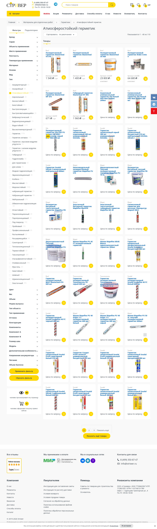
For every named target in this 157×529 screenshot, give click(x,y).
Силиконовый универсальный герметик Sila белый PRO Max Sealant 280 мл (137, 96)
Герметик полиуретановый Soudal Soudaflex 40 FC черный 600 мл (55, 318)
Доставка (79, 13)
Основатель (129, 13)
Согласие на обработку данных (57, 501)
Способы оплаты (94, 13)
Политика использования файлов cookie (58, 506)
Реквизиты (67, 13)
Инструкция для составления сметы (59, 486)
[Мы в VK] (82, 460)
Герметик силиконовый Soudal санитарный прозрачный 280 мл (137, 355)
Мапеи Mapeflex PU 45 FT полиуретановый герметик (83, 243)
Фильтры (16, 30)
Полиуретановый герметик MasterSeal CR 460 (109, 55)
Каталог (10, 512)
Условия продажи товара (54, 497)
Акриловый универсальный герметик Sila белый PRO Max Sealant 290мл (109, 96)
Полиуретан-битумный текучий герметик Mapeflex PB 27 (137, 170)
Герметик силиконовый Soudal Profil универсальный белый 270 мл (110, 355)
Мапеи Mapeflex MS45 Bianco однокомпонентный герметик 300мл (109, 244)
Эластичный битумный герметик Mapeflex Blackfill (82, 206)
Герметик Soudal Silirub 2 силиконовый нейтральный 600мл (56, 169)
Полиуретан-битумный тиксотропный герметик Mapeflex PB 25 (55, 208)
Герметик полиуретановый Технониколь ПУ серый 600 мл (81, 281)
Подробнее (114, 526)
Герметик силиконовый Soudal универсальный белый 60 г (137, 392)
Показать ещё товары (97, 436)
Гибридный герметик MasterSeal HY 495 (83, 94)
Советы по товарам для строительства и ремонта (96, 487)
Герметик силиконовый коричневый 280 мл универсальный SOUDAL (82, 134)
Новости (117, 13)
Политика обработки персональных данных (59, 512)
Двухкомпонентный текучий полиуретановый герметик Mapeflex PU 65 (56, 245)
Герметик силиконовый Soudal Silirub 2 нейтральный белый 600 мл (55, 392)
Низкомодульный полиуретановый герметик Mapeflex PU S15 (83, 170)
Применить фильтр (24, 371)
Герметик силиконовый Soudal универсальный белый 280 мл (109, 392)
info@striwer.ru (41, 5)
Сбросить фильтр (24, 378)
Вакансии (11, 501)
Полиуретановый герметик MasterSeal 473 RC (55, 55)
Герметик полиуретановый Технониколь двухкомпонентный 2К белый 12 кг (109, 282)
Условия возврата (51, 494)
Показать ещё (103, 430)
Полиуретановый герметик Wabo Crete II (137, 55)
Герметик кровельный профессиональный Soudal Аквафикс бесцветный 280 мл (136, 245)
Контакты (142, 13)
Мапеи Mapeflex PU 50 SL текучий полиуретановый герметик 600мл (137, 318)
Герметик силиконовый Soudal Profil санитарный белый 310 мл (55, 355)
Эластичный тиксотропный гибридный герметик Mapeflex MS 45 (110, 207)
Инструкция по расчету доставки (58, 490)
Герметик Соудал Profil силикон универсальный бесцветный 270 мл (82, 355)
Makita (47, 13)
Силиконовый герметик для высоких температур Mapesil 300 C (137, 207)
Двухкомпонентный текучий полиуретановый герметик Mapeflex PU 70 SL (110, 171)
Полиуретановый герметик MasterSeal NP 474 (55, 95)
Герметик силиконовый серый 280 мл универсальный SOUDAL (109, 134)
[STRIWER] (16, 6)
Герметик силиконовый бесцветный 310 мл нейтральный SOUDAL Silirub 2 (138, 134)
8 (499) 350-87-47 (41, 2)
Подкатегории (31, 30)
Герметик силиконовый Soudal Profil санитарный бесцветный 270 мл (82, 392)
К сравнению (53, 87)
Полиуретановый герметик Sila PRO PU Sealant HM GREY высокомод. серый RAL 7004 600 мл (55, 134)
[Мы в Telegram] (87, 460)
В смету (65, 87)
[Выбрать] (118, 117)
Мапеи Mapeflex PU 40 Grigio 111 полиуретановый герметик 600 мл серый (110, 319)
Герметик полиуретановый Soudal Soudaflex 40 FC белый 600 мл (137, 281)
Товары (46, 41)
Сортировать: (52, 34)
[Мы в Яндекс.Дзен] (93, 460)
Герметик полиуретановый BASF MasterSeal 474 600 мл (54, 281)
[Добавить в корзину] (64, 77)
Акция (56, 13)
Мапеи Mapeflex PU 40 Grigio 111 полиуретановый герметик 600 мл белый (83, 319)
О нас (107, 13)
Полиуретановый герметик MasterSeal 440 (82, 55)
